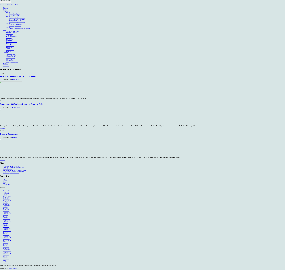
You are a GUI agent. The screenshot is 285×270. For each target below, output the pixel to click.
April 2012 (5, 256)
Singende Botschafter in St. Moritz (17, 19)
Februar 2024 (6, 192)
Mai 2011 (5, 261)
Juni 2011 (5, 260)
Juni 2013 (5, 243)
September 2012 (7, 253)
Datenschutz (6, 66)
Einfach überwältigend (14, 14)
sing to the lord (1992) (11, 60)
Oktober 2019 (6, 199)
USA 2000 (8, 44)
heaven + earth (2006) (11, 55)
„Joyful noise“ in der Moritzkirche (17, 18)
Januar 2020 (6, 197)
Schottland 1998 (10, 46)
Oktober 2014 (6, 229)
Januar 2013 (6, 248)
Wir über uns (6, 8)
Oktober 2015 (6, 220)
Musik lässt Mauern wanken (15, 24)
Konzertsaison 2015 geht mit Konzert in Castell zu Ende (21, 104)
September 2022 (7, 196)
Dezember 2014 (6, 228)
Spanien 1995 (9, 48)
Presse (13, 79)
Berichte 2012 (9, 23)
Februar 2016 (6, 217)
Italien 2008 (9, 38)
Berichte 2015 (9, 12)
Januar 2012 (6, 259)
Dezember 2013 (6, 236)
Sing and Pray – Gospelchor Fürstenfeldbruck (13, 171)
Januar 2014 (6, 235)
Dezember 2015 (6, 219)
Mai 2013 (5, 244)
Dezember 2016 (6, 212)
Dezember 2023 (6, 193)
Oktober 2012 (6, 252)
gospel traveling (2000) (11, 56)
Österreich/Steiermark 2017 (12, 31)
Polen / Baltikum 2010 (11, 36)
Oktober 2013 (6, 239)
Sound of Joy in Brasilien (15, 26)
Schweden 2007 (10, 39)
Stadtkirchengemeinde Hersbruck (11, 173)
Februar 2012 (6, 257)
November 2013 (7, 237)
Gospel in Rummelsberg (9, 134)
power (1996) (9, 59)
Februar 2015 (6, 225)
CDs (4, 179)
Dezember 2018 (6, 205)
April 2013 (5, 245)
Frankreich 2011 (10, 35)
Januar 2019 (6, 204)
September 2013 (7, 240)
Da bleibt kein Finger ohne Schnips (17, 22)
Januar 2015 (6, 227)
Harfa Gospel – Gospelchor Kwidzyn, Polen (13, 167)
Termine (5, 10)
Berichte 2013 (9, 16)
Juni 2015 (5, 223)
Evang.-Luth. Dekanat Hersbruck (11, 166)
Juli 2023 (5, 195)
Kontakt (5, 63)
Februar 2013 (6, 247)
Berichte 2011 (9, 27)
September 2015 (7, 221)
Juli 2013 (5, 241)
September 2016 (7, 213)
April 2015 (5, 224)
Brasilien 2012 (9, 34)
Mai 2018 (5, 207)
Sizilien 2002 (9, 43)
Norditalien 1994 (10, 50)
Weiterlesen (2, 128)
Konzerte (14, 107)
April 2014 (5, 233)
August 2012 (6, 255)
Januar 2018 (6, 209)
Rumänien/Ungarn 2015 (11, 32)
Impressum (5, 64)
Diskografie (5, 52)
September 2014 (7, 231)
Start (4, 7)
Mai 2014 (5, 232)
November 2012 (7, 251)
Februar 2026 (6, 191)
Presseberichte (6, 11)
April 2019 (5, 203)
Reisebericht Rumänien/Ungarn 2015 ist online (18, 76)
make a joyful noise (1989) (12, 62)
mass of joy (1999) (10, 58)
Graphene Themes (12, 268)
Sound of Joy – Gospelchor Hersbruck (9, 4)
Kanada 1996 (9, 47)
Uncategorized (6, 184)
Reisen (4, 30)
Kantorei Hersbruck (7, 169)
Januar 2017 (6, 211)
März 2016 (5, 216)
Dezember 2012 (6, 249)
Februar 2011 (6, 263)
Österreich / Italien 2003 (11, 42)
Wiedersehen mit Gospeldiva (15, 20)
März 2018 (5, 208)
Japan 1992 (8, 51)
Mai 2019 (5, 201)
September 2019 (7, 200)
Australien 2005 (9, 40)
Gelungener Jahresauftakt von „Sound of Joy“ (19, 28)
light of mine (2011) (10, 54)
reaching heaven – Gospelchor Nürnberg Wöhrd (14, 170)
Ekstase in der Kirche (14, 15)
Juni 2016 (5, 215)
